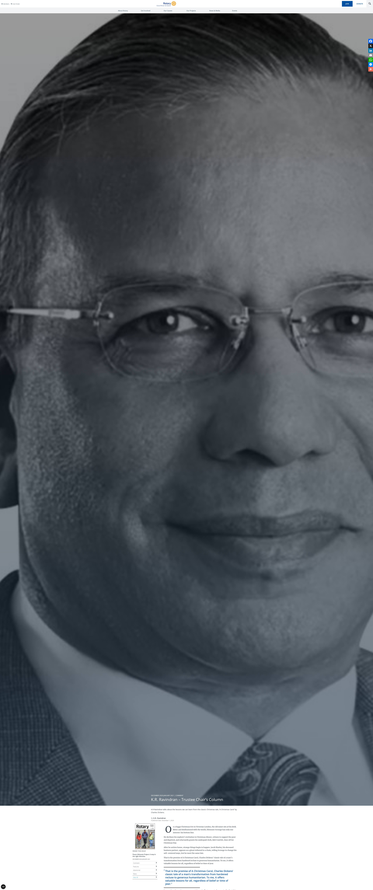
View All (135, 877)
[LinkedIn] (370, 50)
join (347, 4)
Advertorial (136, 870)
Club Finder (16, 4)
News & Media (214, 11)
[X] (370, 46)
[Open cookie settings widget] (3, 886)
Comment (136, 863)
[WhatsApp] (370, 60)
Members (6, 4)
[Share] (370, 69)
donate (359, 4)
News (135, 874)
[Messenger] (370, 64)
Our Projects (191, 11)
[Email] (370, 55)
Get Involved (145, 11)
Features (136, 867)
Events (234, 11)
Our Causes (168, 11)
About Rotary (123, 11)
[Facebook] (370, 41)
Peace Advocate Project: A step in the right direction (144, 855)
